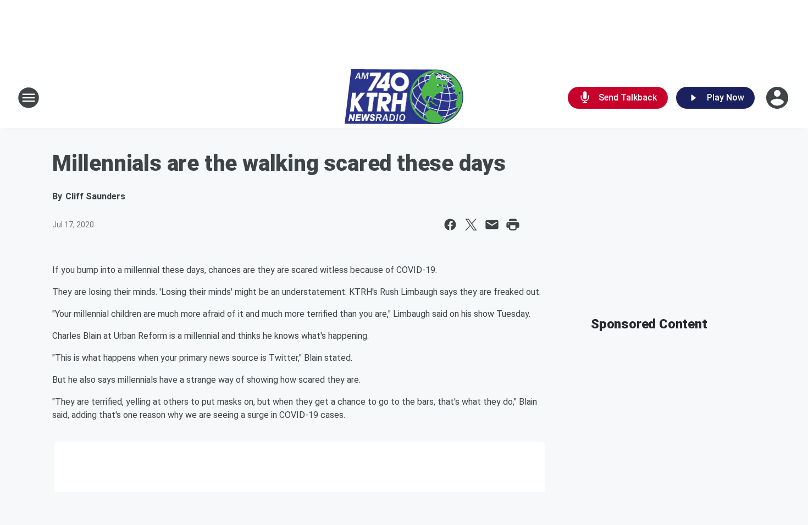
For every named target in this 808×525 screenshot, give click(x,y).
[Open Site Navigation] (29, 98)
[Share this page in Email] (492, 224)
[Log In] (778, 98)
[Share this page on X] (471, 224)
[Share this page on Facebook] (450, 224)
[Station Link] (404, 97)
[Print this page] (513, 224)
